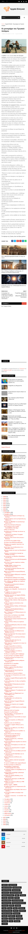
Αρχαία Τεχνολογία (7, 887)
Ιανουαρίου (7, 815)
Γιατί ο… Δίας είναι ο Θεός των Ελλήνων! (14, 598)
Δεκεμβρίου (7, 512)
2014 (4, 823)
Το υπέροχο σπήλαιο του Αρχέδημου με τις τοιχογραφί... (15, 770)
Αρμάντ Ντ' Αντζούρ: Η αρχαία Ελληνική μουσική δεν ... (14, 701)
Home (3, 24)
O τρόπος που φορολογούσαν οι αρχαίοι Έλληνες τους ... (14, 748)
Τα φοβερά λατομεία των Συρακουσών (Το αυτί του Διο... (15, 787)
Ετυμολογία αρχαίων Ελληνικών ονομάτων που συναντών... (15, 575)
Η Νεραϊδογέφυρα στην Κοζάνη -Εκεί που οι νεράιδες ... (15, 790)
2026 (4, 496)
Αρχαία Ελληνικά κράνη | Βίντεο (12, 617)
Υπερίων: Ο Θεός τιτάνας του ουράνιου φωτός (14, 622)
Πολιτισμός (19, 916)
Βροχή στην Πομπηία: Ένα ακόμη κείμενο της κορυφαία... (15, 634)
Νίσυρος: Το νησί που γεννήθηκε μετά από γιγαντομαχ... (15, 751)
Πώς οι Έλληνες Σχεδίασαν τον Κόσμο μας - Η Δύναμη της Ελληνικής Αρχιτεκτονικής (12, 271)
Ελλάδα (17, 897)
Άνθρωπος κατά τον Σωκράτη (11, 710)
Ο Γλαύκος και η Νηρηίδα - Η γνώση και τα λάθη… (15, 589)
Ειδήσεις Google (8, 370)
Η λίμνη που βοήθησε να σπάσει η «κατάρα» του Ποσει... (13, 651)
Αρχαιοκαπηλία (16, 890)
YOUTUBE (8, 846)
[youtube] (23, 1)
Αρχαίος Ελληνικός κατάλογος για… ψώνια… (13, 757)
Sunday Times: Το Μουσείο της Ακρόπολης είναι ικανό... (12, 566)
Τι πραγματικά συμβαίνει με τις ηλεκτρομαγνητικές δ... (12, 736)
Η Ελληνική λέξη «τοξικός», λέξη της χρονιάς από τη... (15, 600)
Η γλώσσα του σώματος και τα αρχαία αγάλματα (13, 704)
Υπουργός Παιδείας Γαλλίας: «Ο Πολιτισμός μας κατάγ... (15, 606)
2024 (4, 500)
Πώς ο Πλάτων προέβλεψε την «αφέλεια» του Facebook (14, 581)
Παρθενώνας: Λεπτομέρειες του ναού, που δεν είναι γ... (15, 745)
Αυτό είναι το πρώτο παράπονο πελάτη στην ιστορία (14, 563)
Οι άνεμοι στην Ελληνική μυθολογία (13, 542)
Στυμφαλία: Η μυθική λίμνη (11, 712)
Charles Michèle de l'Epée (11, 587)
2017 (4, 817)
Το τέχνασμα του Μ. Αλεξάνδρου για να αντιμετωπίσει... (14, 754)
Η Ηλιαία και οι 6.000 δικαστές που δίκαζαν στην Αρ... (15, 707)
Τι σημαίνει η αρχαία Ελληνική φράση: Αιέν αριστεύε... (15, 678)
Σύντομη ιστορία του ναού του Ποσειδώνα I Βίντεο (15, 551)
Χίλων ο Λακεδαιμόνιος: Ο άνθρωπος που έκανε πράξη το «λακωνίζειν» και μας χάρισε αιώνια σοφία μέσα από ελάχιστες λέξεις (17, 430)
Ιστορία (4, 908)
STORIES (5, 923)
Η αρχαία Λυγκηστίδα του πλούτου (13, 646)
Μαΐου (6, 808)
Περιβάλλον (11, 916)
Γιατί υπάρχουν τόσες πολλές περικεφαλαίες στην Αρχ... (11, 527)
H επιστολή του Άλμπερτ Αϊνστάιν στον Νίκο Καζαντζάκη (14, 569)
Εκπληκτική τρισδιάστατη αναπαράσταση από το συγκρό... (14, 628)
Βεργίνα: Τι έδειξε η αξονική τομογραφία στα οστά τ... (14, 760)
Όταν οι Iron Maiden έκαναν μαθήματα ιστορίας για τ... (14, 661)
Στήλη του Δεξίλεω (8, 696)
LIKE (24, 834)
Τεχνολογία (5, 921)
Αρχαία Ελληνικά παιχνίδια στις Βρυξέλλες (15, 579)
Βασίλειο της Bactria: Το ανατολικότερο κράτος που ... (14, 522)
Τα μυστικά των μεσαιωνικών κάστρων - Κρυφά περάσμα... (14, 584)
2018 (4, 511)
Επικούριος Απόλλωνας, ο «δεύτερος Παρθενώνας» (13, 739)
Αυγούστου (7, 802)
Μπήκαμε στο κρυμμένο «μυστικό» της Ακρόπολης (14, 544)
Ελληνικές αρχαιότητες (17, 900)
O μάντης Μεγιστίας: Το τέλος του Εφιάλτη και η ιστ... (15, 681)
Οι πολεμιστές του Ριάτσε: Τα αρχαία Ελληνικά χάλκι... (13, 535)
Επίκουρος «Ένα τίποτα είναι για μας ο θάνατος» (14, 538)
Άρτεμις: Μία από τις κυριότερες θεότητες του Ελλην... (14, 637)
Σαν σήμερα (11, 918)
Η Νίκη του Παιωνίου (9, 529)
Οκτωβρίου (7, 799)
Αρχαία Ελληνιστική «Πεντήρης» (12, 733)
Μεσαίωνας (21, 908)
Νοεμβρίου (7, 514)
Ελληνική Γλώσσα (6, 903)
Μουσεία (16, 910)
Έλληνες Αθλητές (6, 900)
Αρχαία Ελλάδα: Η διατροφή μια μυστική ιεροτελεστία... (14, 684)
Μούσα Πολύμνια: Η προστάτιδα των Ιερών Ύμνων (15, 717)
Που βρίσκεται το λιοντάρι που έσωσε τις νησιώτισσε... (14, 532)
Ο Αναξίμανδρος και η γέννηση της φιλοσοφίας (13, 698)
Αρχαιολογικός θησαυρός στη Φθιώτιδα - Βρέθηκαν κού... (14, 779)
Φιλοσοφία (17, 921)
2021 (4, 505)
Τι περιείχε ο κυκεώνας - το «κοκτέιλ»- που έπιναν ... (15, 796)
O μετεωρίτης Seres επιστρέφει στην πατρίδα (13, 793)
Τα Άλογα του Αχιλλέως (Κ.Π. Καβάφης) (14, 654)
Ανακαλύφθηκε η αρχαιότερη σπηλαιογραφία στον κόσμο (12, 767)
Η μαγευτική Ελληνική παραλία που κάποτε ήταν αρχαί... (15, 742)
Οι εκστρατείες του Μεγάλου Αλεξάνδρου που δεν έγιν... (14, 557)
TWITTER (7, 838)
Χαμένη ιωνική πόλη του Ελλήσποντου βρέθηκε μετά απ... (14, 631)
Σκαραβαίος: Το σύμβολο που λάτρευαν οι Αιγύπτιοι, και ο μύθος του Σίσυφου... (17, 423)
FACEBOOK (8, 834)
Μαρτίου (6, 811)
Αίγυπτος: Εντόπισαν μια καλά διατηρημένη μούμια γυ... (15, 560)
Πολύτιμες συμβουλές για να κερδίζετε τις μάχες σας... (14, 731)
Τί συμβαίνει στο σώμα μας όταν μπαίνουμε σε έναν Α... (12, 592)
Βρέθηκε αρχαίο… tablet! (10, 784)
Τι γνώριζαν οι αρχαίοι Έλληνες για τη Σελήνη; (13, 725)
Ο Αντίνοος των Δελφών (10, 665)
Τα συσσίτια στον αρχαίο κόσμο (12, 540)
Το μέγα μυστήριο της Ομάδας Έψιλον (14, 655)
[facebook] (11, 928)
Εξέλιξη (11, 905)
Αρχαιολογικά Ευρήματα (15, 892)
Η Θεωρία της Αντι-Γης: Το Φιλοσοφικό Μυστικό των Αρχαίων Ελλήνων (13, 286)
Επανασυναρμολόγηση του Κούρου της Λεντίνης (14, 516)
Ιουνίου (6, 806)
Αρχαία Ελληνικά (5, 447)
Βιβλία (17, 895)
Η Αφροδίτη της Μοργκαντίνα (15, 385)
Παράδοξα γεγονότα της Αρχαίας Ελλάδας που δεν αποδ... (14, 595)
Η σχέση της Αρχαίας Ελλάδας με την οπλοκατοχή (13, 776)
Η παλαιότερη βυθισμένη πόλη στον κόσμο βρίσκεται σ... (15, 625)
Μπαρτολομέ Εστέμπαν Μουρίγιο (12, 524)
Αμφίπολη (5, 884)
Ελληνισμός (5, 905)
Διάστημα (23, 895)
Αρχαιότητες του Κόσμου (8, 895)
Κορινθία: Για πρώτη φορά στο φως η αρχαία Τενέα (13, 687)
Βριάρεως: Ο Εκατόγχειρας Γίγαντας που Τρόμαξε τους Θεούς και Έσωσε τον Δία (17, 411)
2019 (4, 509)
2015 (4, 821)
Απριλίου (6, 810)
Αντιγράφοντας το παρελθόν (11, 663)
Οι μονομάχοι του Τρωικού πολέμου (13, 673)
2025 (4, 498)
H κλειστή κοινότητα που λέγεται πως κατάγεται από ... (13, 658)
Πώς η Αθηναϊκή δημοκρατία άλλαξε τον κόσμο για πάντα (13, 257)
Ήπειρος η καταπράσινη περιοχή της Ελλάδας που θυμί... (13, 554)
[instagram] (26, 1)
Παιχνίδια (5, 916)
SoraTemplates (11, 930)
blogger (24, 303)
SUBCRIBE (23, 846)
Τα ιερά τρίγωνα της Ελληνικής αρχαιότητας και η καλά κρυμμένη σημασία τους (16, 381)
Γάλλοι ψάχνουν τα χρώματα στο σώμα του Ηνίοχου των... (15, 643)
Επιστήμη (18, 905)
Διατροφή (5, 897)
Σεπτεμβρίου (7, 801)
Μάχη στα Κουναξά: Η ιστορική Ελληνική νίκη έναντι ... (14, 572)
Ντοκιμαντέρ (16, 913)
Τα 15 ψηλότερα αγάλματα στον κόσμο (14, 577)
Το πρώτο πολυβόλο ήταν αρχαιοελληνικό (15, 763)
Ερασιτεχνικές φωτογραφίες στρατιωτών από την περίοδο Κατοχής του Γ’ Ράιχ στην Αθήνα (17, 417)
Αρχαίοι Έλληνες (17, 887)
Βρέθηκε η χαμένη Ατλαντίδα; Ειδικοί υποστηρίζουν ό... (13, 667)
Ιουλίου (6, 804)
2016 (4, 819)
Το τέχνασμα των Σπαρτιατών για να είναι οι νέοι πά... (14, 675)
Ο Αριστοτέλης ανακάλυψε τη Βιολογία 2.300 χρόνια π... (14, 773)
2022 (4, 503)
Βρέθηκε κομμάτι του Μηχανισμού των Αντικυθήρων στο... (14, 693)
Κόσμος (9, 908)
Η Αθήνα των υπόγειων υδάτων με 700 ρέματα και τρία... (14, 782)
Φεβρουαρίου (8, 813)
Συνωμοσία (19, 918)
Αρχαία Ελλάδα (8, 24)
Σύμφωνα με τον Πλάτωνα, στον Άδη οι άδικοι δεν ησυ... (14, 728)
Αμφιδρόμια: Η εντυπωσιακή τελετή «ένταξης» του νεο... (13, 648)
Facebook (22, 368)
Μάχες (15, 908)
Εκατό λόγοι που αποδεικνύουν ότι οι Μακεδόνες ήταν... (13, 547)
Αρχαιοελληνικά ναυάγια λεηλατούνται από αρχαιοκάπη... (15, 619)
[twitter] (21, 1)
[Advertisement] (14, 344)
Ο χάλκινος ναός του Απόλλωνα (12, 722)
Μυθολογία (22, 910)
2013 (4, 824)
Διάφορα (11, 897)
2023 (4, 502)
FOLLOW (23, 838)
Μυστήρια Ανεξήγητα (7, 913)
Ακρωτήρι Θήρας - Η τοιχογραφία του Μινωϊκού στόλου (13, 714)
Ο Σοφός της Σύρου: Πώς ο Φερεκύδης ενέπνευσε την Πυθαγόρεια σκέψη (19, 465)
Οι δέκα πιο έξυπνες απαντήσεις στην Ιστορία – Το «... (13, 603)
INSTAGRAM (8, 842)
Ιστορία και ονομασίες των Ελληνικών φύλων (14, 720)
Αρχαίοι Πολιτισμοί (6, 890)
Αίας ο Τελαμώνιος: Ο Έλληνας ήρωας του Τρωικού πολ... (15, 612)
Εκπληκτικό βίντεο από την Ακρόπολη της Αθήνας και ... (15, 519)
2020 (4, 507)
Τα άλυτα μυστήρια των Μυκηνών (12, 764)
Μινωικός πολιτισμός (7, 910)
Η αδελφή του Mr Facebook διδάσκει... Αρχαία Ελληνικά (14, 609)
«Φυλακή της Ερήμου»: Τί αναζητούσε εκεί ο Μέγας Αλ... (15, 690)
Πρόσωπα (5, 918)
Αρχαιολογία (5, 892)
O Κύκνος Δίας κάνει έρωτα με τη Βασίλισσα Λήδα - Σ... (12, 640)
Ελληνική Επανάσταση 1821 (19, 903)
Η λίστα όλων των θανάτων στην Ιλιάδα (14, 615)
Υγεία (11, 921)
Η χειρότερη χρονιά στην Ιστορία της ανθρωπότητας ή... (13, 670)
